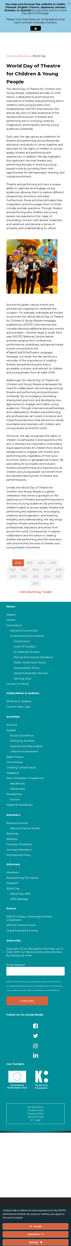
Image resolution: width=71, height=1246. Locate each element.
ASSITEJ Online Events (21, 925)
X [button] (69, 3)
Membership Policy (18, 855)
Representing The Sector (22, 877)
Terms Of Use (35, 1116)
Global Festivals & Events (22, 930)
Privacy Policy (35, 1113)
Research (12, 883)
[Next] (54, 270)
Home (10, 56)
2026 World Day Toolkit (35, 592)
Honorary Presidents (19, 844)
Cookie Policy (35, 1110)
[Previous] (16, 270)
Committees (14, 762)
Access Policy (35, 1107)
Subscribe (13, 940)
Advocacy (23, 56)
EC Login (35, 1120)
